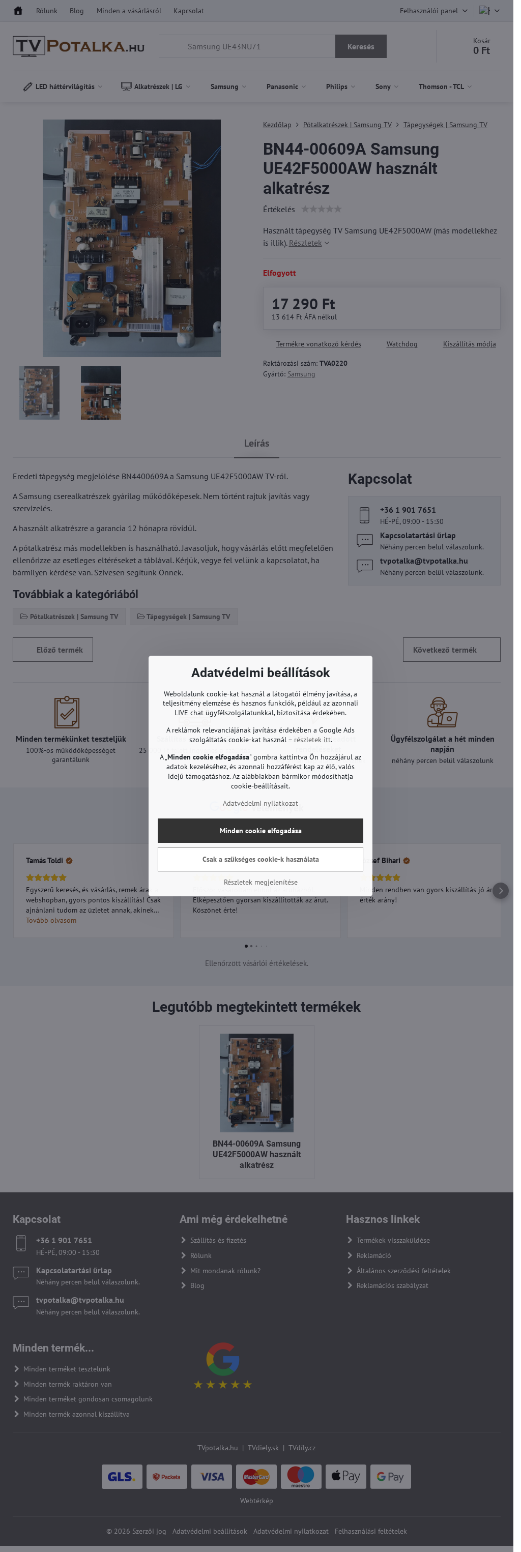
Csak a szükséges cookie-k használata (260, 859)
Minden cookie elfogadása (261, 830)
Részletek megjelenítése (261, 882)
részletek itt (312, 739)
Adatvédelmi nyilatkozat (260, 803)
